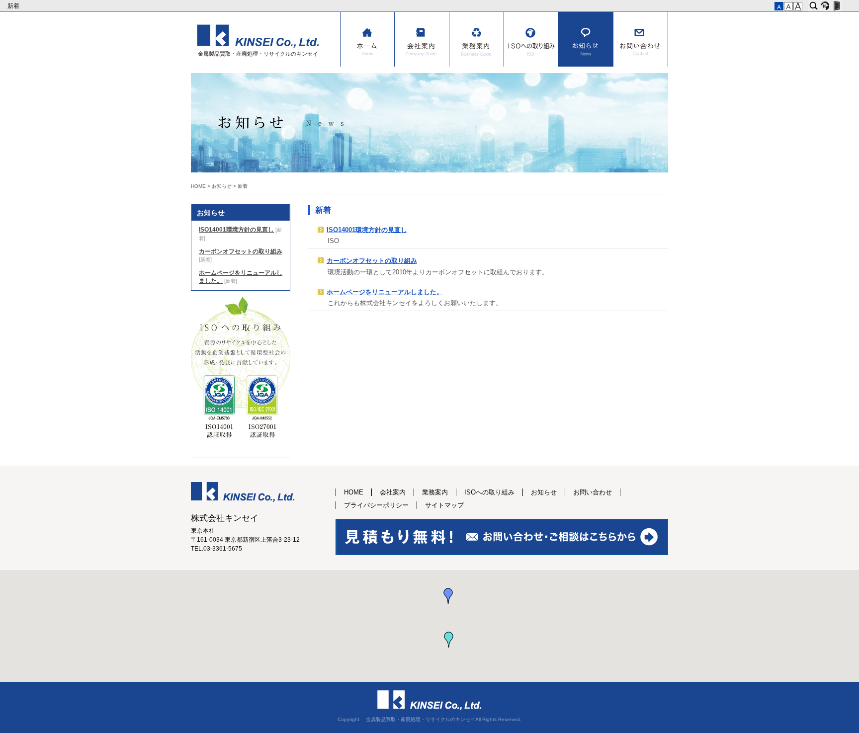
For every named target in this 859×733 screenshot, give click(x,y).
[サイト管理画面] (836, 6)
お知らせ (586, 39)
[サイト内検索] (813, 6)
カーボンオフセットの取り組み (372, 260)
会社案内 (422, 39)
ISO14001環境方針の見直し (367, 230)
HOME (367, 39)
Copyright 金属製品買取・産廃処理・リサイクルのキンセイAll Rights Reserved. (429, 719)
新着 (14, 5)
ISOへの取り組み (531, 39)
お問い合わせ (640, 39)
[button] (448, 596)
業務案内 (476, 39)
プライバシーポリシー (376, 505)
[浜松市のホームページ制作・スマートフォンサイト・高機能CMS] (825, 6)
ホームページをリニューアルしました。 (385, 292)
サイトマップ (444, 505)
